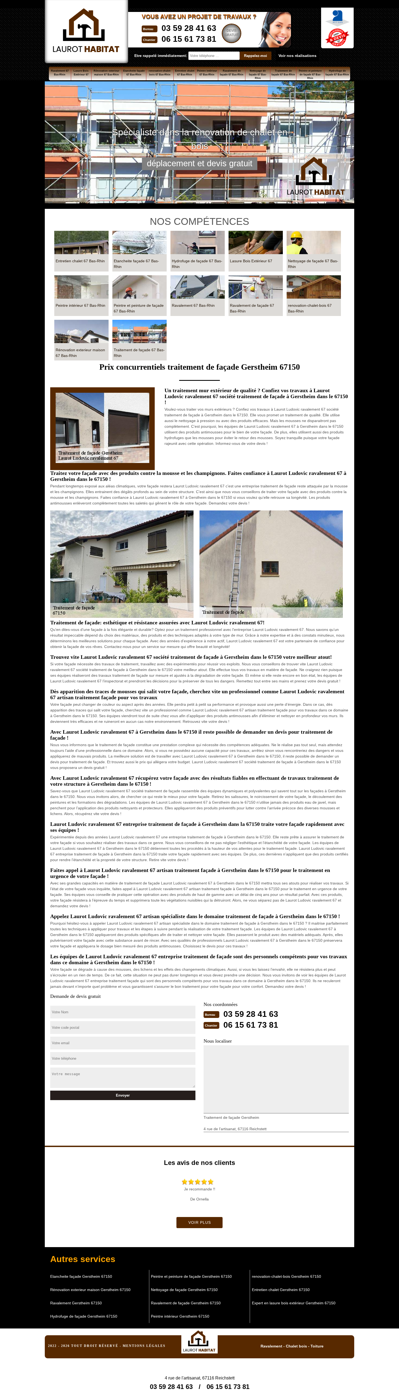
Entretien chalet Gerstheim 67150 (281, 1290)
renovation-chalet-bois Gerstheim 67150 (286, 1276)
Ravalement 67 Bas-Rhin (60, 72)
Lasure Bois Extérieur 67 (81, 72)
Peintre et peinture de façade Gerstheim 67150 (191, 1276)
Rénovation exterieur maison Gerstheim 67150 (90, 1290)
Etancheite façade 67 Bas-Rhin (134, 72)
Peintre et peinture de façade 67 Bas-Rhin (310, 74)
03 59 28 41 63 (189, 28)
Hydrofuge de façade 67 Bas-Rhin (337, 72)
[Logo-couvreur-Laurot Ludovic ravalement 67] (199, 1339)
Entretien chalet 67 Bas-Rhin (184, 72)
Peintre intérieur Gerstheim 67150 (180, 1316)
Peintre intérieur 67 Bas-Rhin (207, 72)
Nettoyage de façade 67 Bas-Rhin (258, 74)
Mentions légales (144, 1346)
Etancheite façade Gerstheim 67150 (81, 1276)
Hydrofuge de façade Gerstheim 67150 (83, 1316)
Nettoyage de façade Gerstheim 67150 (184, 1290)
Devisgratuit (232, 33)
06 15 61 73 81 (189, 38)
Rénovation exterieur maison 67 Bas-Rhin (106, 72)
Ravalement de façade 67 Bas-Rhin (231, 72)
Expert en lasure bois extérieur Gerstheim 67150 (293, 1303)
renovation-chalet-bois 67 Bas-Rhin (160, 72)
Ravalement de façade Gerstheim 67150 (186, 1303)
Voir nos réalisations (297, 55)
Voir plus (199, 1222)
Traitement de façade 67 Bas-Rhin (283, 72)
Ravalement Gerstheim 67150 (76, 1303)
